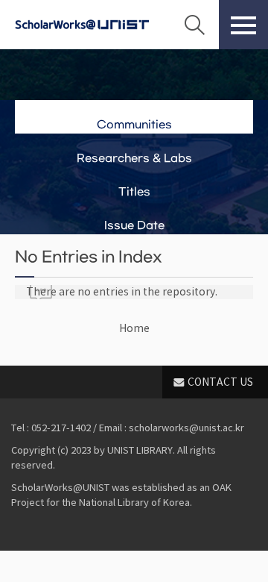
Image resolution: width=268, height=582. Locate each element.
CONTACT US (220, 382)
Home (134, 328)
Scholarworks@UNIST (82, 24)
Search (194, 24)
